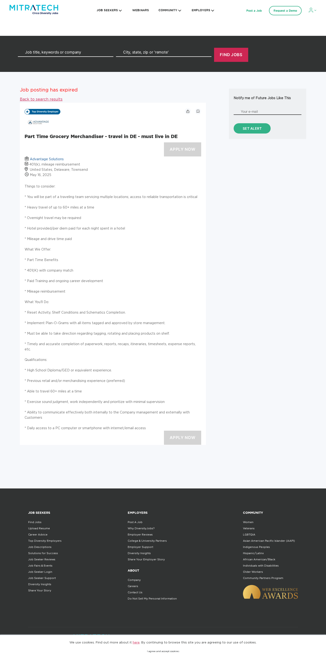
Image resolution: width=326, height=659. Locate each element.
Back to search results (41, 99)
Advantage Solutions (47, 159)
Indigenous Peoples (256, 547)
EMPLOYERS (201, 10)
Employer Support (140, 547)
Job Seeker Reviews (41, 559)
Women (248, 522)
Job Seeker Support (42, 578)
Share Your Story (39, 590)
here (136, 642)
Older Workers (253, 571)
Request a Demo (285, 10)
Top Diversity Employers (45, 540)
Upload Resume (39, 528)
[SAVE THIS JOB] (198, 111)
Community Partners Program (263, 578)
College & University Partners (147, 540)
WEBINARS (140, 10)
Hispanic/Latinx (253, 553)
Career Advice (37, 534)
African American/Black (259, 559)
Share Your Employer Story (146, 559)
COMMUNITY (167, 10)
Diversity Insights (39, 584)
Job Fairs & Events (40, 565)
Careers (133, 586)
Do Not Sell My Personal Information (152, 598)
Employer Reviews (140, 534)
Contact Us (135, 592)
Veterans (249, 528)
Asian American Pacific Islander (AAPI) (269, 540)
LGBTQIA (249, 534)
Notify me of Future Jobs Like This (262, 98)
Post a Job (254, 10)
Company (134, 580)
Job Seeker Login (40, 571)
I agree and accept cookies (163, 651)
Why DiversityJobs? (141, 528)
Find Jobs (35, 522)
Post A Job (135, 522)
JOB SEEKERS (107, 10)
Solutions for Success (43, 553)
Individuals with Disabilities (261, 565)
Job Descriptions (40, 547)
